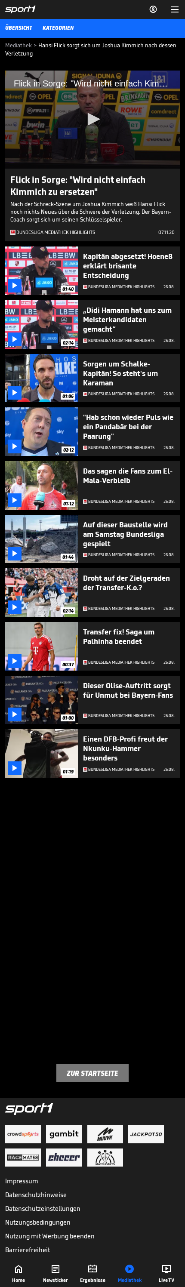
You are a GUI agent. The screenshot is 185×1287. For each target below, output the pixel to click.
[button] (92, 119)
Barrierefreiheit (27, 1250)
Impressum (21, 1181)
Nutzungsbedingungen (38, 1222)
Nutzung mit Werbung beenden (50, 1236)
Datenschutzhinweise (36, 1195)
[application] (92, 120)
